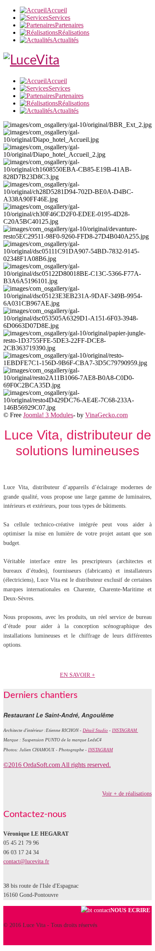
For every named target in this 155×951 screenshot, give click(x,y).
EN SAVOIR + (77, 675)
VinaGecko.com (106, 414)
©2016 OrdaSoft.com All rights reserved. (57, 764)
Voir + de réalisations (127, 794)
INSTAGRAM (125, 730)
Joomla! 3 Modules (48, 414)
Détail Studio (95, 730)
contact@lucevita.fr (26, 861)
